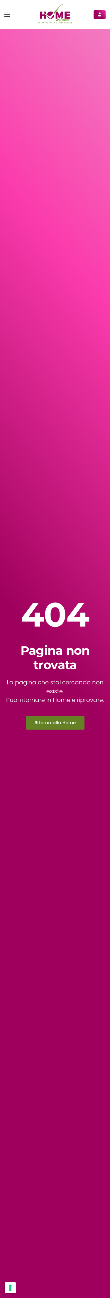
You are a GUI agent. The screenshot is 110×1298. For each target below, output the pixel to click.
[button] (7, 14)
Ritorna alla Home (55, 723)
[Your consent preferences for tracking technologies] (10, 1287)
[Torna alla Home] (55, 14)
